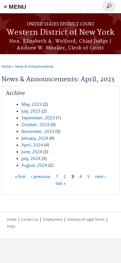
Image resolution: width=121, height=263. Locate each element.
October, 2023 (35, 124)
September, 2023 (38, 117)
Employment (52, 219)
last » (61, 183)
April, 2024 (32, 145)
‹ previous (40, 176)
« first (20, 176)
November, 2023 (37, 131)
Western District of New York (60, 32)
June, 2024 (31, 151)
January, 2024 (34, 138)
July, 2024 (31, 158)
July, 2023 (31, 111)
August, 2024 (34, 165)
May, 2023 (31, 104)
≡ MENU (15, 6)
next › (100, 176)
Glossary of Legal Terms (86, 219)
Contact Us (29, 219)
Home (6, 66)
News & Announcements (34, 66)
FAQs (11, 226)
